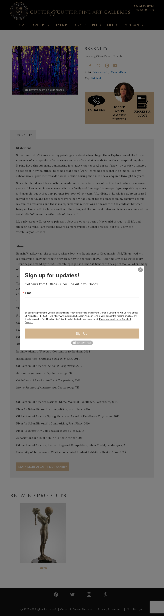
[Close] (140, 269)
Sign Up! (82, 333)
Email (29, 293)
